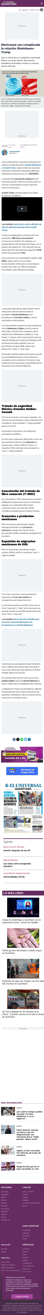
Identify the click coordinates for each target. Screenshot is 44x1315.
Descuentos (26, 1271)
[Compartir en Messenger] (25, 739)
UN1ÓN (25, 1260)
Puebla (25, 1197)
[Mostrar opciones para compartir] (41, 9)
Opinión (8, 842)
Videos (3, 1252)
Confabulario (27, 1263)
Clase (24, 1254)
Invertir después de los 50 (16, 850)
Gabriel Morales (10, 860)
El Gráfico (26, 1249)
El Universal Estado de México (31, 1204)
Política (4, 1200)
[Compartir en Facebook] (14, 739)
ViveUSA (25, 1257)
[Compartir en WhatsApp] (21, 739)
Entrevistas (5, 1262)
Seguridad (5, 1194)
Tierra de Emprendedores (11, 1270)
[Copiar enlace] (29, 739)
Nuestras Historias (8, 1265)
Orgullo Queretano (8, 1268)
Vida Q (3, 1217)
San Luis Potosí (28, 1192)
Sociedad (4, 1192)
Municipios (5, 1208)
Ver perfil (13, 153)
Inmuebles (26, 1230)
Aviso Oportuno (28, 1266)
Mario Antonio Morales (13, 847)
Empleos (25, 1233)
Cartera (4, 1203)
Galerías (4, 1249)
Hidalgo (25, 1200)
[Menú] (41, 3)
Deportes (4, 1211)
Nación (4, 146)
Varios (24, 1239)
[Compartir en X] (17, 739)
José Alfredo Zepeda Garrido (16, 873)
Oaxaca (25, 1194)
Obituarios (26, 1269)
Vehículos (26, 1236)
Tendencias (5, 1220)
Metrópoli (4, 1206)
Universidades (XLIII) (14, 876)
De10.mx (25, 1252)
